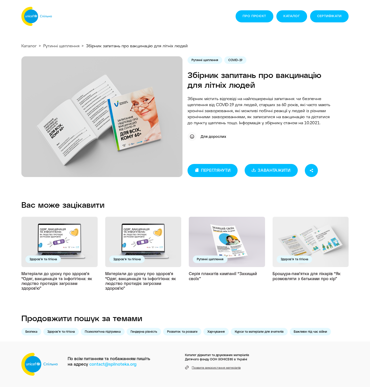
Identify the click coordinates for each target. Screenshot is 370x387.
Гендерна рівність (144, 331)
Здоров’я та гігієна (43, 259)
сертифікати (329, 16)
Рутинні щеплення (61, 45)
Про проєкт (254, 16)
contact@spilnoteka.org (112, 364)
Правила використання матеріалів (216, 367)
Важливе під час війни (310, 331)
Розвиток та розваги (182, 331)
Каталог (291, 16)
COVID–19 (235, 60)
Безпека (31, 331)
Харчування (216, 331)
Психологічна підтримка (103, 331)
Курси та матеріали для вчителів (259, 331)
